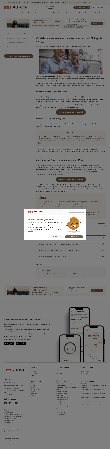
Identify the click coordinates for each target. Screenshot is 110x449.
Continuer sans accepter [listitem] (75, 213)
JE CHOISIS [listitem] (56, 236)
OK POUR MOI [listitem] (74, 236)
